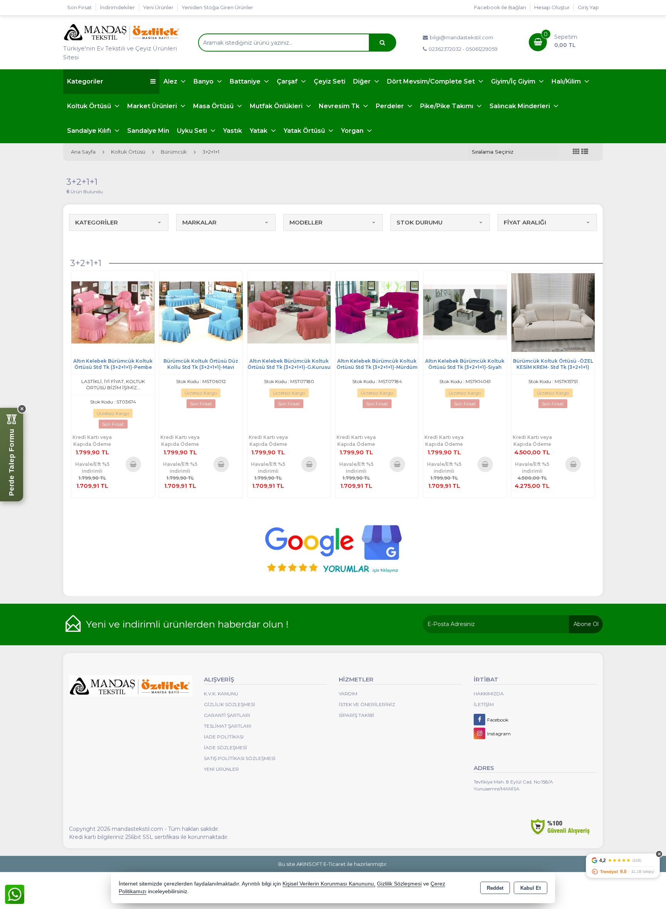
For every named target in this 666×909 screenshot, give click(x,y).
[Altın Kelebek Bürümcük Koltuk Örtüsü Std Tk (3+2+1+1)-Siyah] (464, 312)
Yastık (232, 130)
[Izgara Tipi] (576, 152)
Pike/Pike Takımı (447, 106)
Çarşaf (288, 81)
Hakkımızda (489, 693)
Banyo (204, 81)
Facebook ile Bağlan (500, 7)
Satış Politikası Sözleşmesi (240, 758)
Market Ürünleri (152, 106)
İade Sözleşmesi (225, 747)
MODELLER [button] (306, 222)
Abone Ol (586, 624)
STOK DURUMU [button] (419, 222)
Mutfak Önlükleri (277, 106)
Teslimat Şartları (227, 726)
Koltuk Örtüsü (90, 106)
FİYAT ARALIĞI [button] (525, 222)
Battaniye (246, 81)
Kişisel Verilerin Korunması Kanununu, (329, 884)
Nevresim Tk (340, 106)
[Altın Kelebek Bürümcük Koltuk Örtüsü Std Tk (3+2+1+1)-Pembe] (113, 312)
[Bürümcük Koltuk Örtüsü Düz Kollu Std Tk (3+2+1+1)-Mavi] (200, 312)
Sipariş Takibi (356, 715)
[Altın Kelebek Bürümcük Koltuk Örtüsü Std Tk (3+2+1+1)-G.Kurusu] (289, 312)
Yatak (259, 130)
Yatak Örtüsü (305, 130)
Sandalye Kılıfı (90, 130)
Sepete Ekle (133, 464)
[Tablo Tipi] (584, 152)
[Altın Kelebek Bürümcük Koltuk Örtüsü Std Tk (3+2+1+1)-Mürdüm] (377, 312)
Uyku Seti (193, 130)
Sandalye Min (148, 130)
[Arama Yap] (382, 42)
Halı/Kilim (567, 81)
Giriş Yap (588, 7)
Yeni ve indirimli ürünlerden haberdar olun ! (187, 624)
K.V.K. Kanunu (221, 693)
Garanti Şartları (227, 715)
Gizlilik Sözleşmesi (229, 704)
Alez (171, 81)
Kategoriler (85, 81)
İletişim (484, 704)
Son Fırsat (79, 7)
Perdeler (390, 106)
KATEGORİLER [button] (96, 222)
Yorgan (353, 130)
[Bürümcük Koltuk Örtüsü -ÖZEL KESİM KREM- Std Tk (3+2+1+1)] (553, 312)
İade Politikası (224, 737)
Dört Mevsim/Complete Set (431, 81)
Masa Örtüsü (214, 106)
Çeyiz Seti (329, 81)
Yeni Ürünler (221, 769)
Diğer (362, 81)
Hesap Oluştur (552, 7)
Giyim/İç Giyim (514, 81)
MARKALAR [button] (199, 222)
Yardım (348, 693)
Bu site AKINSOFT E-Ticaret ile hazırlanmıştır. (333, 864)
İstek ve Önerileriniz (367, 704)
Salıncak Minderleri (520, 106)
